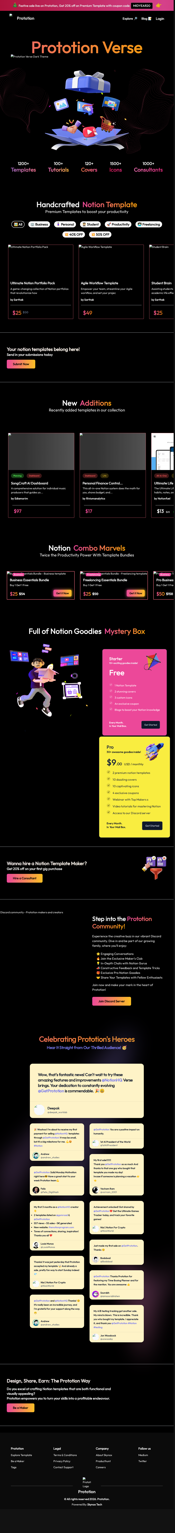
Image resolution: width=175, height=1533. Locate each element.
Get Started (150, 724)
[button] (40, 282)
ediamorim (21, 498)
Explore (130, 18)
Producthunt (103, 1461)
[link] (18, 475)
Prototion (86, 1491)
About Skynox (104, 1455)
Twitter (142, 1461)
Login (160, 18)
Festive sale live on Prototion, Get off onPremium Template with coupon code (87, 5)
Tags (13, 1467)
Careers (101, 1467)
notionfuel (164, 498)
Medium (143, 1455)
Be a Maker (17, 1461)
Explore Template (21, 1455)
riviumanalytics (95, 498)
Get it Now (62, 593)
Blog (146, 18)
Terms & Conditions (65, 1455)
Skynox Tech (94, 1504)
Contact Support (63, 1467)
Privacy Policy (61, 1461)
